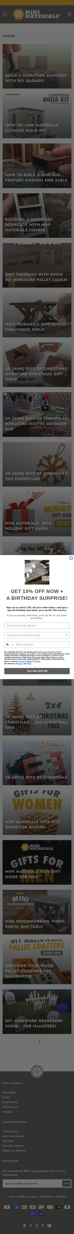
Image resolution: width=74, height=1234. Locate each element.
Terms (38, 661)
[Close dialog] (71, 558)
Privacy (19, 663)
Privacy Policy (26, 661)
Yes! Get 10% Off (37, 671)
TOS (29, 663)
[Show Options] (66, 635)
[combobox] (36, 635)
